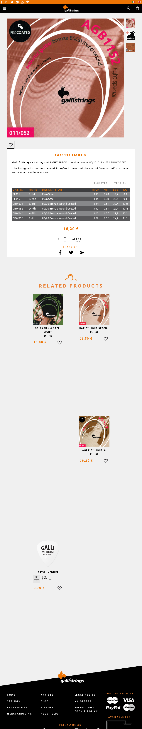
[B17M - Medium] (48, 553)
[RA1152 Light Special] (94, 309)
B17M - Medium (48, 572)
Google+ (6, 2)
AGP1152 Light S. (94, 450)
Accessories (17, 707)
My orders (83, 701)
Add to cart (77, 240)
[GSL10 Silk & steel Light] (48, 309)
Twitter (12, 2)
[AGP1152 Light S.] (94, 431)
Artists (47, 695)
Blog (45, 701)
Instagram (17, 2)
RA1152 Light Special (94, 328)
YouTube (22, 2)
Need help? (50, 714)
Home (11, 695)
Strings (13, 701)
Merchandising (19, 714)
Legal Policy (85, 695)
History (47, 707)
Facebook (1, 2)
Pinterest (27, 2)
